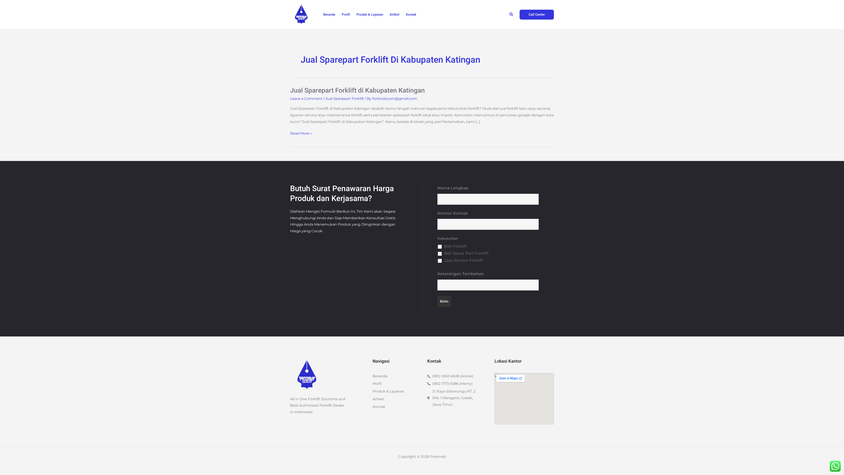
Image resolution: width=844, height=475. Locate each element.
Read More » (301, 132)
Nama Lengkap (452, 188)
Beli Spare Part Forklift (466, 253)
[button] (511, 14)
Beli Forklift (455, 246)
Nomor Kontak (452, 213)
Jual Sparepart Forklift (345, 99)
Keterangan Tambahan (460, 273)
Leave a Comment (306, 99)
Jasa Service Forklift (463, 260)
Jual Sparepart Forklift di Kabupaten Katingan (357, 90)
